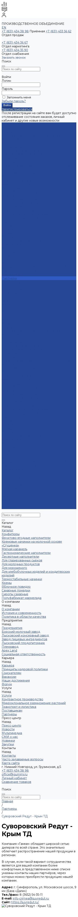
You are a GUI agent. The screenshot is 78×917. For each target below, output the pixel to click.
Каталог (7, 319)
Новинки (8, 492)
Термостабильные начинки (22, 173)
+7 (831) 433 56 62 (58, 31)
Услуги (7, 455)
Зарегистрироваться (17, 109)
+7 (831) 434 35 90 (15, 50)
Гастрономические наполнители (26, 147)
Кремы (7, 177)
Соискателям (11, 244)
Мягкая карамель (14, 143)
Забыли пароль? (14, 101)
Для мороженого (14, 162)
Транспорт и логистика (19, 271)
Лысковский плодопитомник (23, 222)
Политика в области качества (24, 203)
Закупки (8, 496)
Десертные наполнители (20, 150)
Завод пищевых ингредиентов (24, 218)
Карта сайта (11, 312)
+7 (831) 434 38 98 (15, 31)
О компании (11, 391)
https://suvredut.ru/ (25, 902)
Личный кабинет (14, 778)
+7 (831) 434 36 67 (15, 42)
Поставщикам (12, 274)
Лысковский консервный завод (25, 214)
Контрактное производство (22, 263)
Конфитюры (11, 128)
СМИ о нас (10, 293)
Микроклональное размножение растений (34, 267)
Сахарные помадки (16, 184)
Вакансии (9, 248)
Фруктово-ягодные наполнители (26, 132)
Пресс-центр (11, 477)
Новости (8, 286)
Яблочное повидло (16, 180)
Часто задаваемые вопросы (22, 308)
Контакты (9, 500)
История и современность (21, 199)
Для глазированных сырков (22, 154)
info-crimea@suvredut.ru (31, 898)
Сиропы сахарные (15, 188)
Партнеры (9, 473)
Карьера (8, 237)
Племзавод (10, 226)
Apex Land (9, 229)
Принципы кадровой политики (25, 241)
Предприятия (12, 207)
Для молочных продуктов (21, 158)
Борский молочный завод (21, 211)
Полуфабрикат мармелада (21, 192)
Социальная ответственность (23, 233)
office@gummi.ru (14, 774)
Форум (7, 256)
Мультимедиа (12, 289)
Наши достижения (16, 252)
